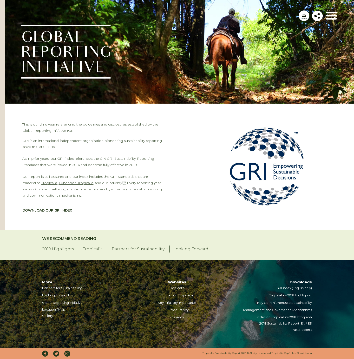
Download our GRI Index (47, 210)
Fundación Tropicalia (76, 183)
